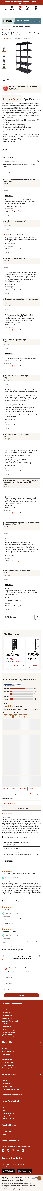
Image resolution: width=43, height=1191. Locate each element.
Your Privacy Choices (17, 1177)
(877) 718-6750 (10, 1030)
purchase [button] (23, 788)
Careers (4, 1081)
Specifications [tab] (32, 99)
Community (5, 1057)
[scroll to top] (39, 1178)
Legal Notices (23, 1178)
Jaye (5, 572)
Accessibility (31, 1178)
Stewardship (6, 1054)
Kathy (5, 303)
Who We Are (5, 1048)
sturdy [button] (32, 788)
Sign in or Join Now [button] (15, 90)
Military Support (7, 1059)
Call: (3, 1029)
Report (7, 215)
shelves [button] (5, 788)
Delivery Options (7, 1015)
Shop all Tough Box (7, 30)
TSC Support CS (10, 243)
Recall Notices (6, 1026)
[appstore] (8, 1171)
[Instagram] (13, 1150)
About (4, 1107)
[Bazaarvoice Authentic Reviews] (13, 684)
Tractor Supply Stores (9, 1065)
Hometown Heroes (8, 1113)
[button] (25, 3)
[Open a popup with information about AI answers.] (27, 234)
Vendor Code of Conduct (9, 1185)
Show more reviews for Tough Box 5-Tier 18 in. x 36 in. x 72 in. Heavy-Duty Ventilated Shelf (21, 957)
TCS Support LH (10, 465)
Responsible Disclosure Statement (12, 1180)
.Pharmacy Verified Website (11, 1068)
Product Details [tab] (12, 99)
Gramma (6, 260)
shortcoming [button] (34, 794)
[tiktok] (23, 1150)
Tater (5, 342)
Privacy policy (6, 1177)
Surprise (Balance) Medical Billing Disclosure (14, 1182)
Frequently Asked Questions (11, 1021)
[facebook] (3, 1150)
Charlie (6, 183)
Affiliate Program (7, 1086)
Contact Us (5, 1024)
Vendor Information (8, 1092)
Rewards (4, 1110)
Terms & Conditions (8, 1118)
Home (3, 26)
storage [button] (5, 794)
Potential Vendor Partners (10, 1089)
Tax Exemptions (7, 1018)
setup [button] (14, 794)
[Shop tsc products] (21, 21)
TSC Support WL (10, 419)
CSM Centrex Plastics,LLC (13, 206)
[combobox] (23, 173)
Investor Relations (8, 1051)
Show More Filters (7, 798)
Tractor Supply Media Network (12, 1094)
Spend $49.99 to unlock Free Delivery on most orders (21, 1)
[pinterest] (8, 1150)
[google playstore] (24, 1171)
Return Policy (6, 1013)
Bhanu (6, 526)
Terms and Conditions (33, 1177)
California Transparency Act (10, 1178)
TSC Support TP (10, 508)
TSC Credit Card (7, 1131)
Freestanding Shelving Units (21, 26)
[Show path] (8, 26)
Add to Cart (14, 665)
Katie (5, 484)
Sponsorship (6, 1083)
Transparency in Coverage (9, 1183)
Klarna (4, 1134)
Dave (5, 436)
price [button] (14, 788)
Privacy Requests (7, 1186)
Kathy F (6, 223)
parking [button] (23, 794)
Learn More (20, 3)
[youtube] (18, 1150)
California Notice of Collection (26, 1185)
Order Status (6, 1010)
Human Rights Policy (24, 1183)
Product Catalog (7, 1062)
